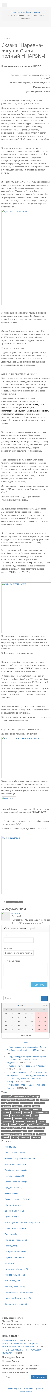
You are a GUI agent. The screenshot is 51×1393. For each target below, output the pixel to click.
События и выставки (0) (16, 1228)
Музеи (16, 1106)
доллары (6, 1106)
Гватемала (7, 1134)
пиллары (11, 902)
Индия (13, 1125)
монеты (27, 1112)
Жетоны (26, 1115)
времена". (19, 1118)
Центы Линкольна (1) (15, 1152)
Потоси (6, 1112)
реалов (45, 1100)
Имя (5, 935)
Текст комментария (12, 961)
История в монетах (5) (15, 1251)
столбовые (40, 1103)
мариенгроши (32, 1118)
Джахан (45, 1125)
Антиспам (8, 948)
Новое (25, 1042)
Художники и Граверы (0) (16, 1269)
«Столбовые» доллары (12, 1340)
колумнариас (27, 1103)
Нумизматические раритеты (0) (19, 1292)
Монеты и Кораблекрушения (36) (20, 1158)
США (5, 1125)
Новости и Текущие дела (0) (18, 1298)
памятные (31, 1121)
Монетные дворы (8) (14, 1280)
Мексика (36, 1137)
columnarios (29, 1134)
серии (35, 1115)
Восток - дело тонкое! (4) (16, 1181)
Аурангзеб (16, 1115)
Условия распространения (20, 1388)
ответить (15, 913)
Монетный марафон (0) (16, 1240)
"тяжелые (7, 1118)
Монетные (22, 1100)
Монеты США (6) (12, 1146)
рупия (5, 1115)
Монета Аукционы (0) (15, 1275)
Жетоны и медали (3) (14, 1176)
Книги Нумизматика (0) (15, 1286)
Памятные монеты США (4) (17, 1199)
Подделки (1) (11, 1234)
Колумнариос (8, 1100)
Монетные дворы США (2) (17, 1164)
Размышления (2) (13, 1193)
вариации (20, 1121)
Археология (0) (11, 1216)
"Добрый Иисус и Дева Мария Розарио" (27, 1066)
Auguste (19, 1134)
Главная (15, 12)
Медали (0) (10, 1263)
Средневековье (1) (13, 1187)
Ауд (31, 1131)
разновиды (7, 1121)
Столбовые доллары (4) (16, 1170)
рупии (23, 1131)
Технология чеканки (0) (16, 1304)
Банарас (14, 1131)
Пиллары (7, 1097)
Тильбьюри (36, 1109)
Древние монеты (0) (14, 1211)
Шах (37, 1125)
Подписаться (39, 1377)
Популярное (25, 1035)
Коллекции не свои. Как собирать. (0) (22, 1222)
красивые (17, 1112)
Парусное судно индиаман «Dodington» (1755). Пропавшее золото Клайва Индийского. (26, 1059)
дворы (31, 1100)
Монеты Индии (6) (13, 1205)
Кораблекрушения (10, 1109)
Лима (20, 902)
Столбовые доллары (30, 12)
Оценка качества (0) (14, 1257)
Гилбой (6, 1137)
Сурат (21, 1125)
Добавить (39, 984)
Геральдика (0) (11, 1245)
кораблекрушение (21, 1097)
